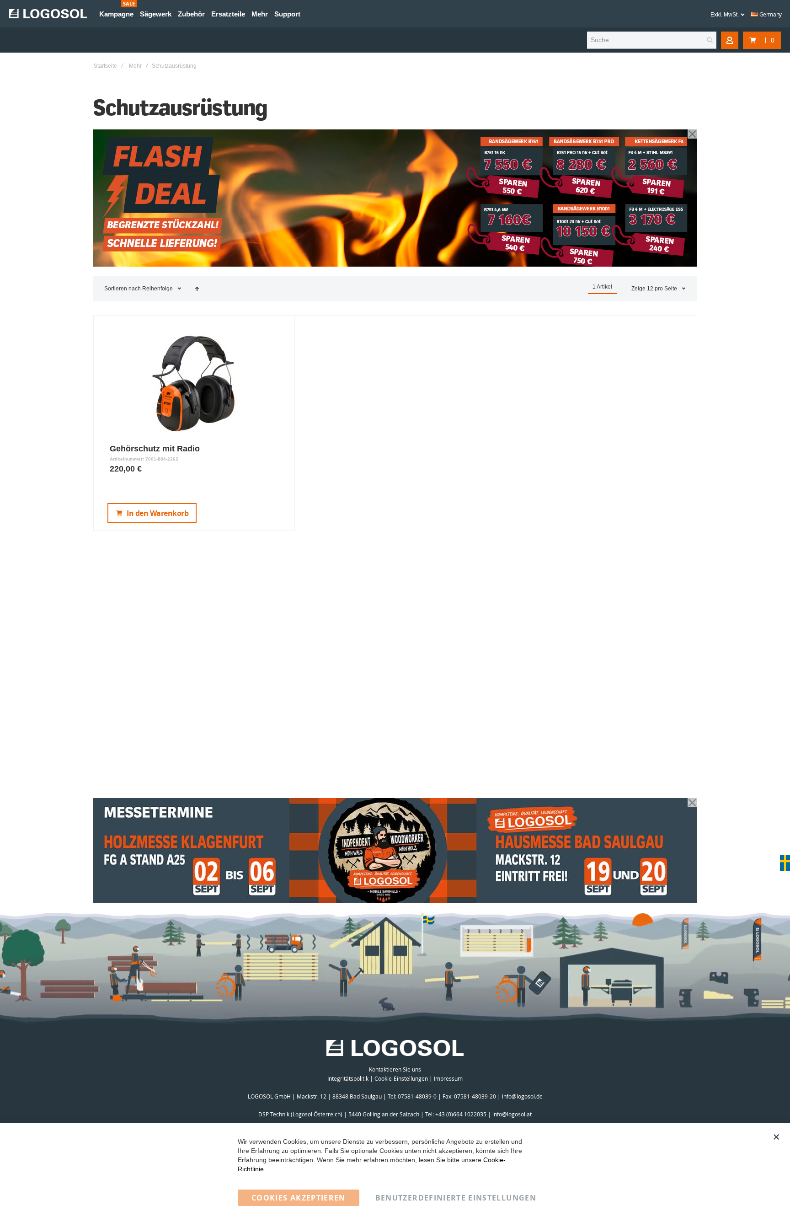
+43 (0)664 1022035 (460, 1114)
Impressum (448, 1078)
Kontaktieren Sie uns (395, 1069)
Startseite (105, 66)
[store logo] (48, 13)
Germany (770, 14)
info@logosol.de (522, 1096)
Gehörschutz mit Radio (155, 448)
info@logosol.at (512, 1114)
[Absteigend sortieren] (197, 288)
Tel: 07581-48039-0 (412, 1096)
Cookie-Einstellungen (401, 1078)
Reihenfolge (158, 288)
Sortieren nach (122, 288)
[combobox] (651, 40)
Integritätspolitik (347, 1078)
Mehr (135, 66)
